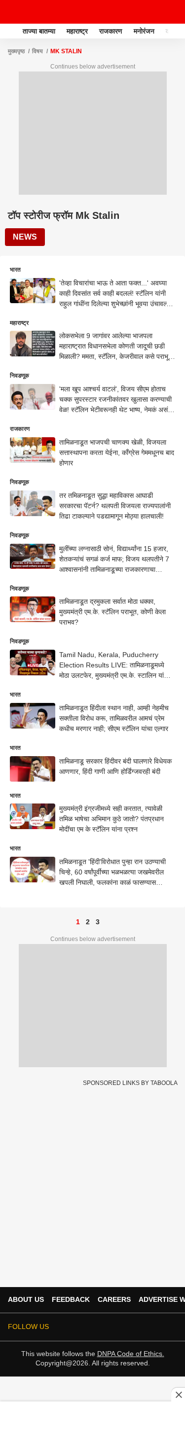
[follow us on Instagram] (143, 1327)
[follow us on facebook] (102, 1327)
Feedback (71, 1299)
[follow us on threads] (116, 1327)
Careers (114, 1299)
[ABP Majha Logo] (33, 12)
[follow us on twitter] (88, 1327)
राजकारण (110, 31)
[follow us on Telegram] (157, 1327)
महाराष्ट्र (77, 31)
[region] (93, 1415)
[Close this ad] (178, 1394)
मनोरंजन (144, 31)
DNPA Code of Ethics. (130, 1354)
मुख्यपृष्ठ (16, 51)
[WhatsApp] (171, 12)
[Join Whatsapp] (171, 1327)
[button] (176, 29)
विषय (37, 51)
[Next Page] (108, 922)
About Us (26, 1299)
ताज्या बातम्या (39, 31)
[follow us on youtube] (130, 1327)
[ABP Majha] (10, 31)
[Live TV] (154, 12)
